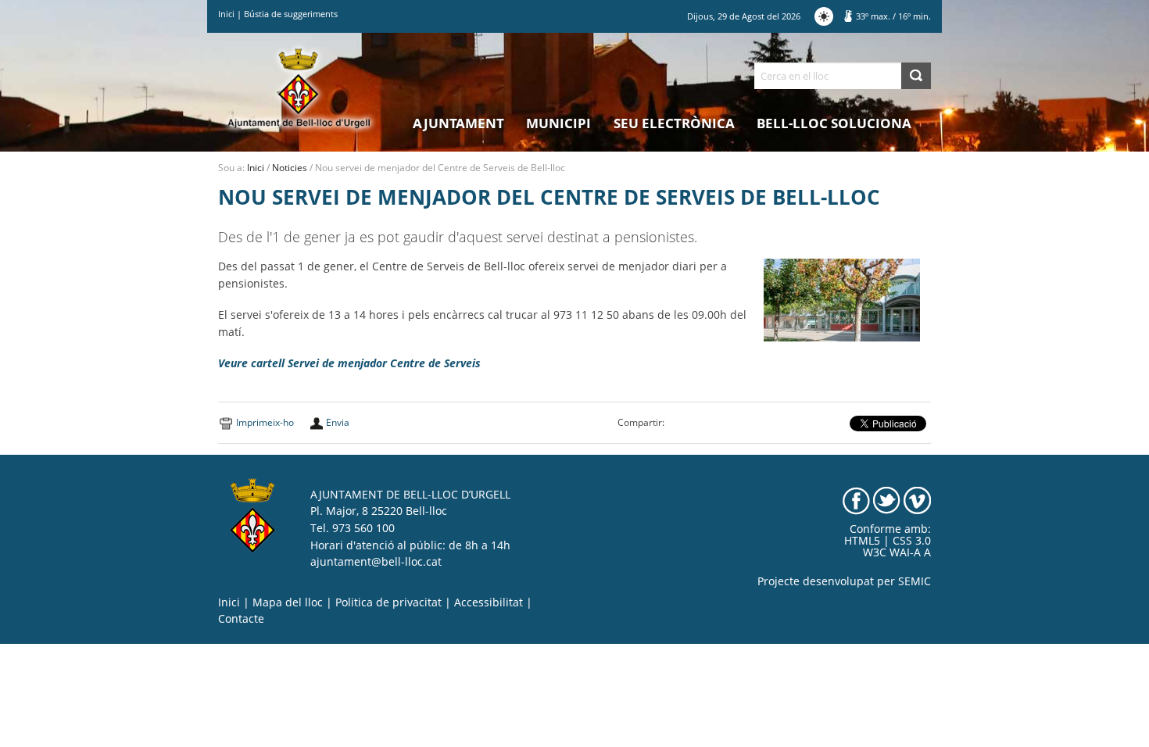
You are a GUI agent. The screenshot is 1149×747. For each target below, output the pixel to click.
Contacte (241, 619)
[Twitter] (886, 499)
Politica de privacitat (388, 602)
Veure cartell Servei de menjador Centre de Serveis (349, 363)
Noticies (289, 167)
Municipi (558, 123)
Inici (226, 14)
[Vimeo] (917, 499)
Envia (337, 422)
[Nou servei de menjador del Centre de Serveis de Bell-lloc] (842, 299)
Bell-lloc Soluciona (834, 123)
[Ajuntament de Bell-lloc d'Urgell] (299, 87)
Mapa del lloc (287, 602)
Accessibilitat (488, 602)
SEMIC (914, 581)
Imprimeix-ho (265, 422)
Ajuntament (458, 123)
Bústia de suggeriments (291, 14)
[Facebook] (856, 499)
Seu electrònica (674, 123)
